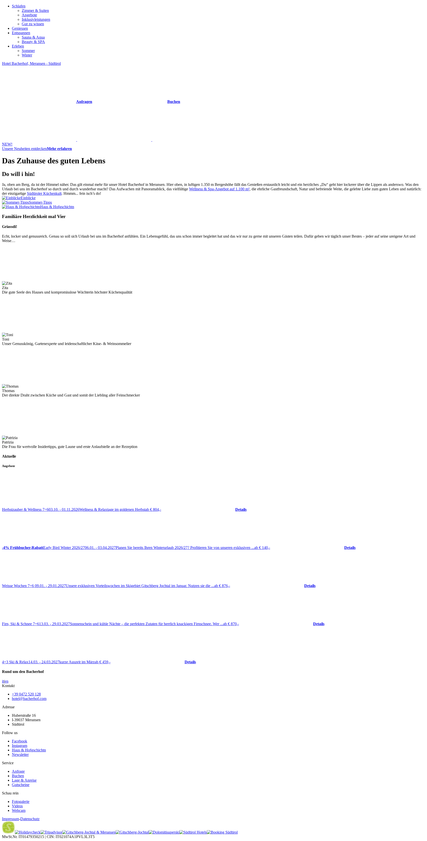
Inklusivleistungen (36, 19)
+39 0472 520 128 (26, 694)
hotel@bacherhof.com (29, 698)
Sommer (28, 51)
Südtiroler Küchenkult (44, 193)
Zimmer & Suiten (35, 10)
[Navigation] (114, 140)
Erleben (18, 46)
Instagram (19, 745)
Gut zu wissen (33, 24)
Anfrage (18, 771)
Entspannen (21, 33)
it (3, 681)
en (6, 681)
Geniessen (20, 28)
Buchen (18, 776)
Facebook (19, 741)
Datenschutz (30, 819)
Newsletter (20, 754)
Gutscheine (20, 785)
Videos (17, 806)
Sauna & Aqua (33, 37)
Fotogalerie (20, 801)
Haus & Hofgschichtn (29, 750)
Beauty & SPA (33, 42)
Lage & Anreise (24, 780)
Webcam (18, 810)
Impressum (10, 819)
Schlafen (18, 6)
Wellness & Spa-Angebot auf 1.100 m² (219, 189)
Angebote (29, 15)
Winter (27, 55)
